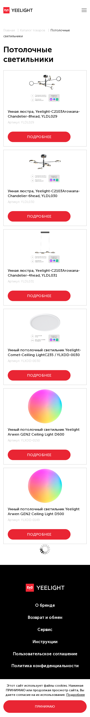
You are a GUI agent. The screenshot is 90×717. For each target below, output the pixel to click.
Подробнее (75, 695)
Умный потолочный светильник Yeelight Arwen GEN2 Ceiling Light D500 (44, 511)
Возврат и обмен (45, 617)
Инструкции (45, 641)
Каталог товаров (32, 30)
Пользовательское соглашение (45, 653)
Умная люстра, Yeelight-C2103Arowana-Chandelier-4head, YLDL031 (44, 273)
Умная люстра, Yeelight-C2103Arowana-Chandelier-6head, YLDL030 (44, 193)
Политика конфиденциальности (45, 665)
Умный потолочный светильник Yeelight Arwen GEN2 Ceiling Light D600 (44, 432)
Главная (9, 30)
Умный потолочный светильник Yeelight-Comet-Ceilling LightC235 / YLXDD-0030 (44, 352)
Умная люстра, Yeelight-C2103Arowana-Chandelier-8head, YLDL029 (44, 114)
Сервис (44, 629)
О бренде (45, 605)
